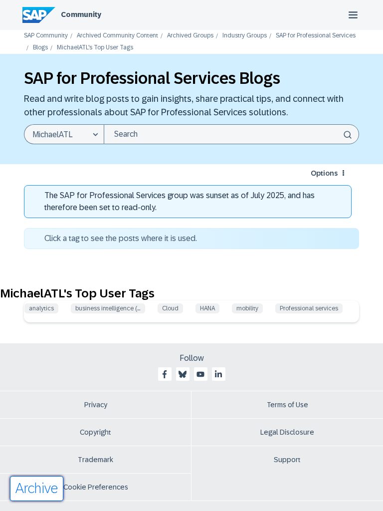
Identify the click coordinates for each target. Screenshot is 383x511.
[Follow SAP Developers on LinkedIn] (218, 374)
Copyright (95, 432)
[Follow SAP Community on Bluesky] (183, 374)
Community (81, 14)
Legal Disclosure (287, 432)
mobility (247, 308)
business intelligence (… (108, 308)
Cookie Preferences (95, 487)
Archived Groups (190, 35)
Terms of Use (287, 405)
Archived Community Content (117, 35)
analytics (41, 308)
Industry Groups (244, 35)
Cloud (170, 308)
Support (287, 460)
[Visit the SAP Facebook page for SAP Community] (165, 374)
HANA (207, 308)
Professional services (309, 308)
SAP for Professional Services (316, 35)
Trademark (95, 460)
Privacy (95, 405)
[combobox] (231, 134)
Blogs (40, 47)
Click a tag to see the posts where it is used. (120, 238)
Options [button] (324, 173)
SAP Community (46, 35)
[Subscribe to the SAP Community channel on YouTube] (200, 374)
